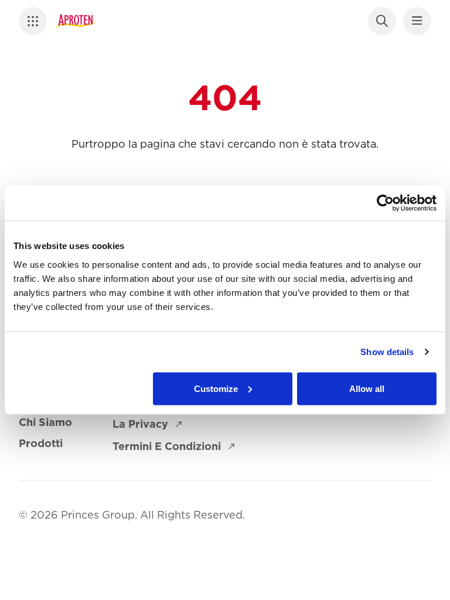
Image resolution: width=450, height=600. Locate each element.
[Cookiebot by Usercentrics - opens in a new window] (385, 203)
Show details (387, 352)
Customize (216, 388)
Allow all (366, 388)
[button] (36, 21)
